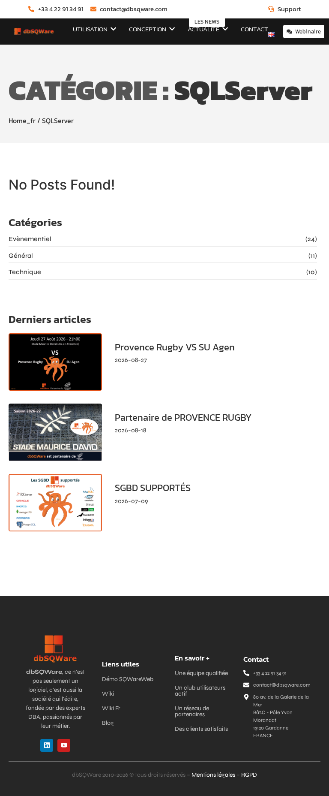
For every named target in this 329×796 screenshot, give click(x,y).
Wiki (108, 693)
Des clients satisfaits (201, 729)
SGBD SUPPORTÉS (153, 488)
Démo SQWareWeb (127, 679)
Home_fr (22, 120)
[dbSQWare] (33, 31)
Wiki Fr (111, 708)
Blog (108, 723)
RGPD (249, 774)
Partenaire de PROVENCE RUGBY (183, 417)
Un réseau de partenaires (192, 711)
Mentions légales (213, 774)
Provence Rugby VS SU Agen (175, 347)
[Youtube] (63, 745)
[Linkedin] (46, 745)
